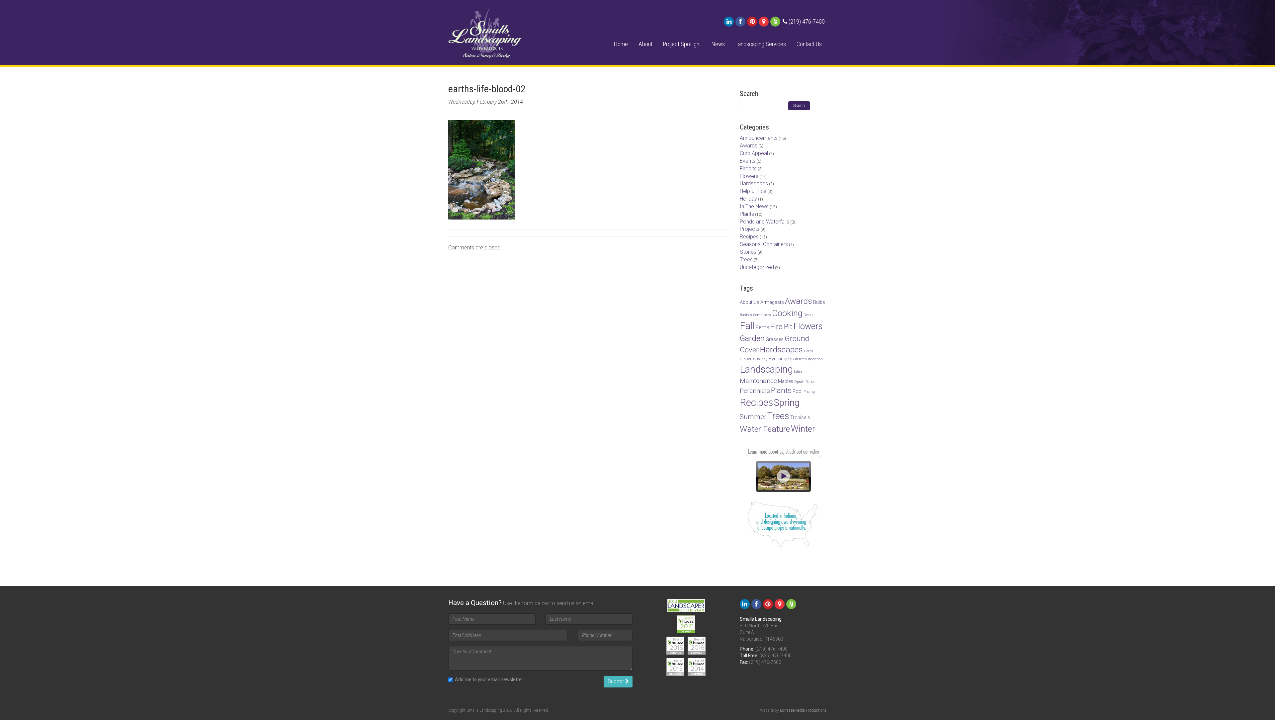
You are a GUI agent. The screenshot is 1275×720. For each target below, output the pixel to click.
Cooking (787, 313)
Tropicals (800, 417)
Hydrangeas (781, 359)
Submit (616, 681)
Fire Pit (781, 326)
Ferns (762, 327)
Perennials (755, 391)
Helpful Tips (753, 191)
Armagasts (772, 302)
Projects (749, 229)
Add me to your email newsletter (489, 679)
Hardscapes (754, 183)
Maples (785, 381)
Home (621, 44)
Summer (753, 417)
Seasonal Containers (764, 244)
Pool (798, 391)
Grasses (775, 339)
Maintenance (758, 381)
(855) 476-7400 (775, 655)
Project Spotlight (682, 44)
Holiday (748, 199)
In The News (754, 206)
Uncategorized (757, 267)
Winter (803, 429)
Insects (801, 359)
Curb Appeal (754, 153)
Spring (787, 402)
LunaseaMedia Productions (803, 710)
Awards (748, 145)
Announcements (759, 138)
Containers (762, 315)
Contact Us (809, 44)
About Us (749, 302)
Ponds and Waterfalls (764, 222)
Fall (747, 325)
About (645, 44)
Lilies (798, 371)
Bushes (746, 315)
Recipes (749, 236)
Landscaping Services (760, 44)
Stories (748, 252)
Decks (808, 315)
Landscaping (766, 369)
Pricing (809, 392)
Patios (810, 382)
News (718, 44)
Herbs (808, 351)
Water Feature (765, 429)
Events (747, 161)
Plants (747, 214)
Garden (752, 338)
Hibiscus (747, 359)
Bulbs (819, 302)
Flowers (749, 176)
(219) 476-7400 (771, 649)
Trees (746, 259)
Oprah (799, 382)
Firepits (748, 168)
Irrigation (815, 359)
